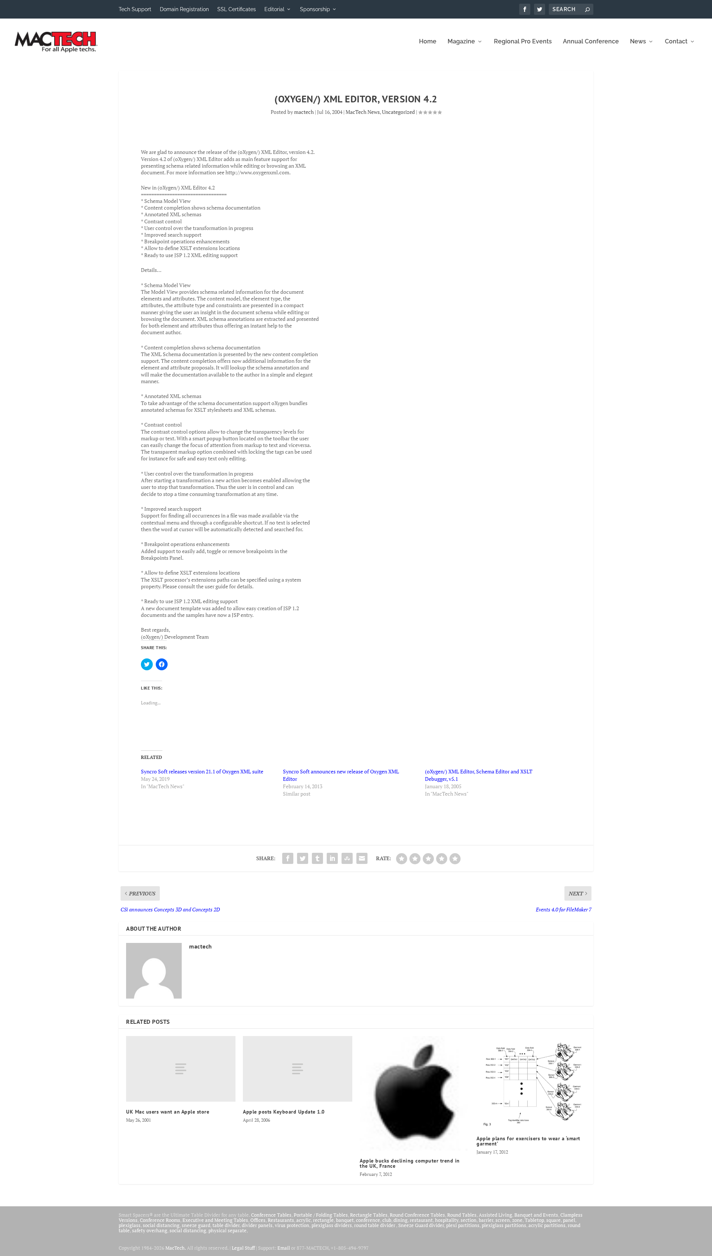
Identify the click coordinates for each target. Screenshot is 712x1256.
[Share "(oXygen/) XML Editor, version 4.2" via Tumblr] (317, 858)
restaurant (421, 1220)
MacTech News (363, 111)
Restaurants (281, 1220)
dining (400, 1220)
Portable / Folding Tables (321, 1214)
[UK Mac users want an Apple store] (180, 1069)
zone (517, 1220)
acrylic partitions (547, 1225)
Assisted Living (495, 1214)
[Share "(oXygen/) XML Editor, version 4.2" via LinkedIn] (332, 858)
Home (427, 42)
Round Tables (462, 1214)
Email (283, 1248)
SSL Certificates (236, 9)
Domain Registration (184, 9)
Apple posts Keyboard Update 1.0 (284, 1111)
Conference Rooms (160, 1220)
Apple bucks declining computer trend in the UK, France (410, 1163)
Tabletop (534, 1220)
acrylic (303, 1220)
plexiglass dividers (332, 1225)
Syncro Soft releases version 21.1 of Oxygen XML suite (202, 771)
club (386, 1220)
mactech (304, 111)
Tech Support (135, 9)
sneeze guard (196, 1225)
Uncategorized (398, 111)
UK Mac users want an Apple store (167, 1111)
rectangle (323, 1220)
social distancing (161, 1225)
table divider (226, 1225)
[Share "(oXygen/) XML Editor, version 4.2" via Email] (362, 858)
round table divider (375, 1225)
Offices (258, 1220)
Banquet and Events (536, 1214)
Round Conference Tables (417, 1214)
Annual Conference (591, 42)
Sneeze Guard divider (421, 1225)
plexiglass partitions (504, 1225)
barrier (486, 1220)
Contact (676, 42)
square (553, 1220)
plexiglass (130, 1225)
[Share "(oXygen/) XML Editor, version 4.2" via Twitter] (302, 858)
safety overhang (149, 1230)
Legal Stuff (243, 1248)
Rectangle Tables (369, 1214)
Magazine (461, 42)
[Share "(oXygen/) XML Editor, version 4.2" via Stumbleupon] (347, 858)
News (638, 42)
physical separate (227, 1230)
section (469, 1220)
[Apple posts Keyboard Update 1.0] (297, 1069)
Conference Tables (271, 1214)
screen (502, 1220)
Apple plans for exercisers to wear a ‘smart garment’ (528, 1141)
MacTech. (175, 1248)
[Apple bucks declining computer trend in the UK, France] (414, 1093)
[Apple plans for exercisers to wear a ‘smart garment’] (531, 1082)
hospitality (446, 1220)
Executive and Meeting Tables (215, 1220)
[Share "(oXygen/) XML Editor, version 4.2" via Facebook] (287, 858)
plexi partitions (462, 1225)
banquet (345, 1220)
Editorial (274, 9)
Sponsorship (315, 9)
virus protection (292, 1225)
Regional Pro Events (523, 42)
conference (368, 1220)
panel (569, 1220)
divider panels (257, 1225)
